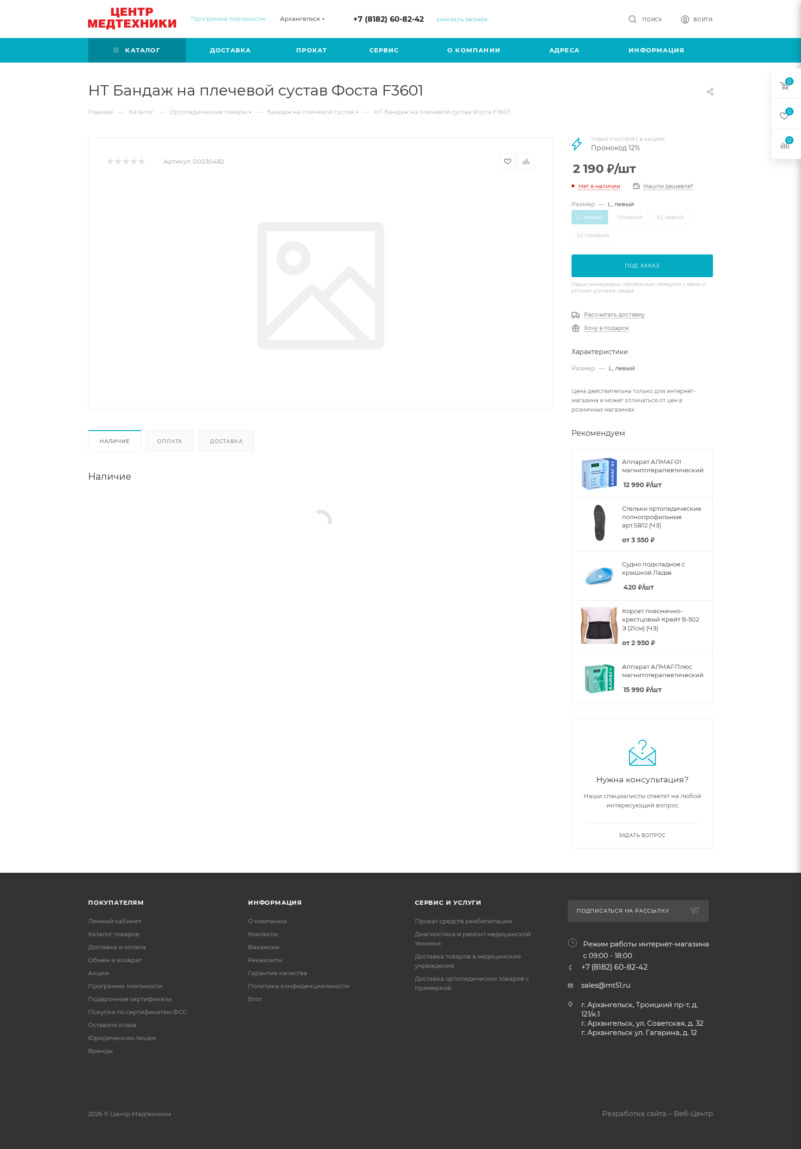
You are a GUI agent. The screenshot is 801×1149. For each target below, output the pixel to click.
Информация (275, 902)
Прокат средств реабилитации (463, 921)
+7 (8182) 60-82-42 (388, 19)
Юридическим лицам (122, 1037)
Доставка (226, 441)
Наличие (115, 441)
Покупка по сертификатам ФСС (137, 1012)
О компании (267, 921)
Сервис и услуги (448, 902)
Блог (255, 999)
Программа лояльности (228, 18)
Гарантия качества (277, 973)
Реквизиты (265, 960)
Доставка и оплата (117, 947)
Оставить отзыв (112, 1024)
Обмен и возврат (115, 960)
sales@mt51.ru (605, 985)
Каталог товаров (114, 934)
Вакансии (264, 947)
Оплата (169, 441)
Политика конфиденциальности (299, 986)
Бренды (100, 1050)
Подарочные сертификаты (130, 999)
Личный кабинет (114, 921)
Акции (98, 973)
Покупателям (116, 902)
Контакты (263, 934)
